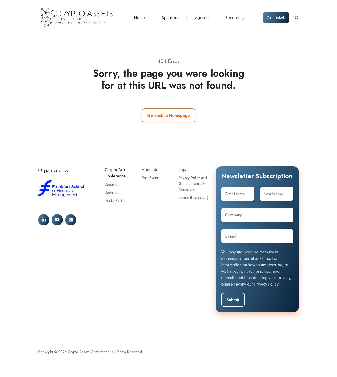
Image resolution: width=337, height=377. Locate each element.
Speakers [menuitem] (170, 18)
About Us (150, 170)
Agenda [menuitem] (202, 18)
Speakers (112, 184)
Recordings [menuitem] (235, 18)
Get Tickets (276, 17)
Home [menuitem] (139, 18)
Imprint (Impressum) (193, 197)
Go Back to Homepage (168, 116)
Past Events (151, 177)
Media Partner (116, 200)
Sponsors (112, 192)
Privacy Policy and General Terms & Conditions (193, 183)
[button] (296, 17)
